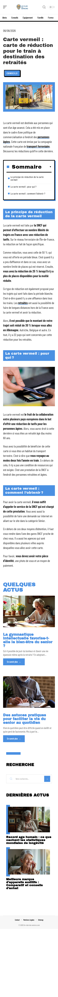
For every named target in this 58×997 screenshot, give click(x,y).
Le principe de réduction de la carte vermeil (27, 178)
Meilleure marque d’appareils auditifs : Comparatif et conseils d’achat (24, 883)
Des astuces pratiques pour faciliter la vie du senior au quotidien (24, 719)
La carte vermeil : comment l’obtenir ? (28, 193)
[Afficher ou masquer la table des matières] (47, 167)
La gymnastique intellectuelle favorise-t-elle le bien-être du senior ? (27, 640)
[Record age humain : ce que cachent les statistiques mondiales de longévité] (29, 819)
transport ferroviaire (38, 146)
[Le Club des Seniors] (22, 7)
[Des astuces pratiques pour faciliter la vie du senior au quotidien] (29, 692)
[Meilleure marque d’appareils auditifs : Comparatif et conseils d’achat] (29, 862)
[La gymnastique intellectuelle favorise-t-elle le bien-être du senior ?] (29, 611)
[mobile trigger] (5, 7)
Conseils (12, 73)
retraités (23, 303)
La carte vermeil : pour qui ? (24, 186)
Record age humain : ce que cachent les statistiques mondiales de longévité (28, 840)
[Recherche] (44, 7)
